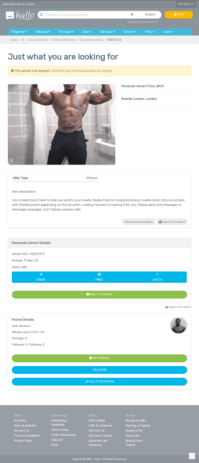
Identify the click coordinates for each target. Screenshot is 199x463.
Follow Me (99, 370)
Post (180, 14)
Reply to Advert (101, 294)
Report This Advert (173, 221)
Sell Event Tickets (100, 435)
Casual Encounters (91, 40)
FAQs (54, 445)
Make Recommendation (138, 221)
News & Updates (25, 425)
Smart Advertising (63, 435)
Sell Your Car (97, 430)
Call (101, 381)
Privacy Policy (23, 440)
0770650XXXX (104, 381)
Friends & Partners (64, 40)
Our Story (20, 420)
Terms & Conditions (27, 435)
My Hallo (185, 4)
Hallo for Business (100, 425)
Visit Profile (101, 358)
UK (22, 40)
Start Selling (97, 420)
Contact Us (21, 430)
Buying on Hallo (136, 420)
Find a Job (132, 435)
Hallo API (57, 440)
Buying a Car (134, 430)
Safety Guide (60, 430)
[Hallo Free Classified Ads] (20, 15)
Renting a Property (138, 425)
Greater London (38, 40)
